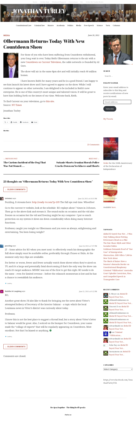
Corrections (73, 2)
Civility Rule (44, 2)
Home (35, 2)
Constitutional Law (23, 25)
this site (50, 101)
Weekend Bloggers (59, 2)
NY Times (17, 104)
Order (106, 163)
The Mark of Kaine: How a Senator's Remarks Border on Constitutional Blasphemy (116, 264)
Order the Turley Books (94, 2)
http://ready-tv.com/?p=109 (46, 202)
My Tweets (108, 119)
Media (78, 25)
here (114, 207)
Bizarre (51, 25)
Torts (108, 25)
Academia (61, 25)
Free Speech (89, 25)
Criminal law (39, 25)
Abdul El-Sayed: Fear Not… (120, 303)
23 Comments (93, 144)
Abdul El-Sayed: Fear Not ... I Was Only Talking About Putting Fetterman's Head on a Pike (117, 237)
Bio (81, 2)
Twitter (122, 10)
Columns (116, 25)
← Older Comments (15, 189)
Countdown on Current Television (43, 62)
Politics (70, 25)
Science (100, 25)
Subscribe (110, 109)
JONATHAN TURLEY (39, 11)
